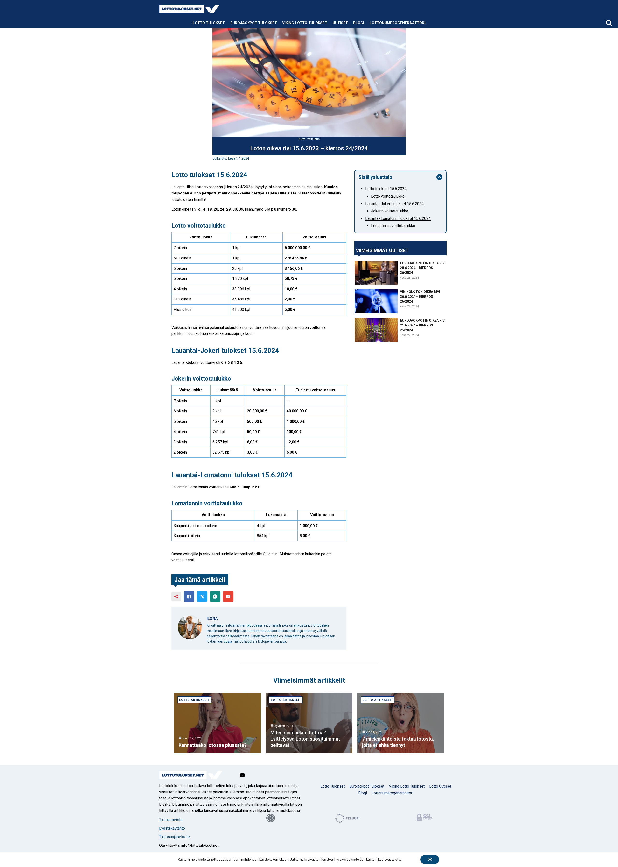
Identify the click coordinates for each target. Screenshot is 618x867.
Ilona (212, 618)
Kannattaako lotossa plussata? (212, 745)
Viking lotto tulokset (304, 23)
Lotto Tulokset (209, 23)
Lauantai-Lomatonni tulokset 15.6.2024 (398, 218)
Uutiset (340, 23)
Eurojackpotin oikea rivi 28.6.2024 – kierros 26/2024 (423, 268)
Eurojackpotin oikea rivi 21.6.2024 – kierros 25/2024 (423, 325)
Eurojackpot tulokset (253, 23)
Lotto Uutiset (440, 786)
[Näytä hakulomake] (609, 23)
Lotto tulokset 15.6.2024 (386, 189)
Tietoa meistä (170, 820)
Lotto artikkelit (194, 699)
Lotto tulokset (332, 786)
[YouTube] (242, 775)
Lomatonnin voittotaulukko (393, 225)
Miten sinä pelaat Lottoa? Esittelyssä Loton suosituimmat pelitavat (305, 739)
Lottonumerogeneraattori (397, 23)
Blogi (358, 23)
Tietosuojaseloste (174, 836)
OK (430, 859)
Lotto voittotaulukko (388, 196)
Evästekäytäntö (172, 828)
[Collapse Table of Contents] (439, 177)
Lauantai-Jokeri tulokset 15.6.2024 (394, 203)
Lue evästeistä (389, 859)
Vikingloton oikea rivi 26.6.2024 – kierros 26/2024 (420, 296)
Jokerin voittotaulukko (389, 211)
